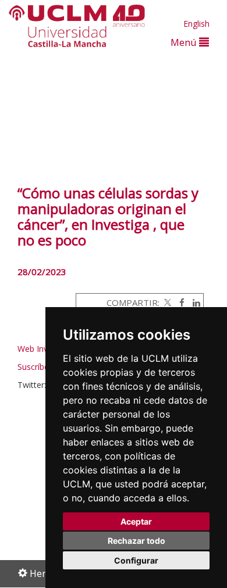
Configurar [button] (136, 560)
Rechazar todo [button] (136, 541)
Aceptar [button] (136, 521)
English (196, 23)
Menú (185, 42)
